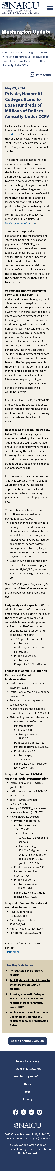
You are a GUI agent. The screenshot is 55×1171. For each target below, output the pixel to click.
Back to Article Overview (27, 1041)
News (16, 53)
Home (5, 53)
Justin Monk (12, 952)
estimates (14, 134)
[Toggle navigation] (50, 8)
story (20, 223)
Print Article (43, 75)
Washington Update (35, 53)
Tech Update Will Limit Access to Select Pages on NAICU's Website (30, 985)
